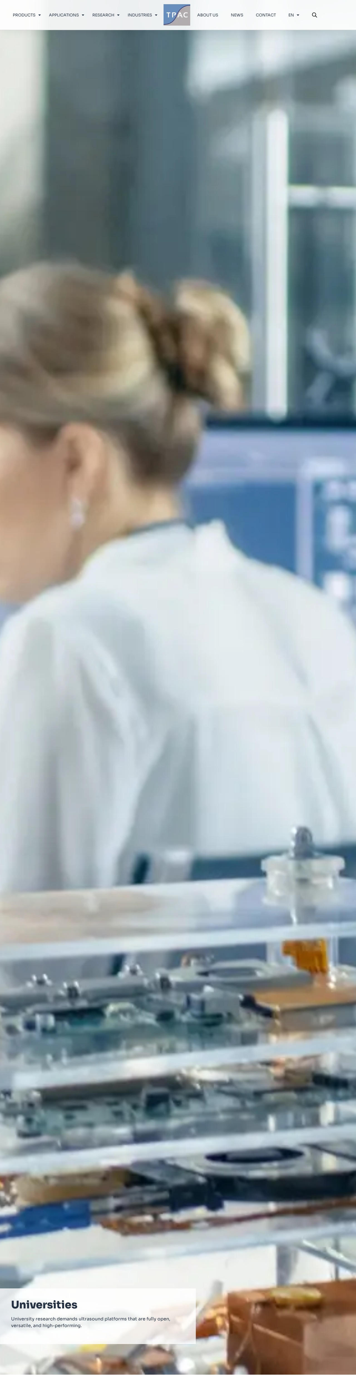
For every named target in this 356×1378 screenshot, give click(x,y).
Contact (266, 15)
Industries (140, 15)
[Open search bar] (314, 15)
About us (207, 15)
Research (103, 15)
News (237, 15)
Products (24, 15)
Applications (64, 15)
